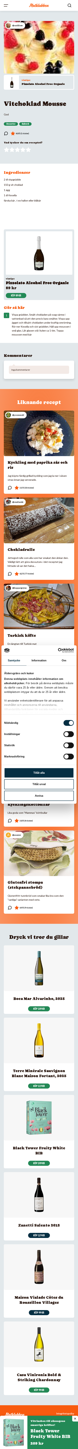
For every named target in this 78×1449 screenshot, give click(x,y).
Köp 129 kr (39, 1235)
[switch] (68, 734)
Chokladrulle (21, 549)
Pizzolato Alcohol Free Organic (43, 83)
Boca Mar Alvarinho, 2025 (39, 999)
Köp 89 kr (16, 295)
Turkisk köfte (22, 635)
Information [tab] (39, 660)
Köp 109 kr (39, 1008)
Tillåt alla (39, 772)
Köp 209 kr (39, 1163)
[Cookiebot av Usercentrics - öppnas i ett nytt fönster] (58, 650)
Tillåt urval (39, 784)
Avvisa (39, 795)
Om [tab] (64, 660)
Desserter (10, 124)
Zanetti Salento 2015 (39, 1225)
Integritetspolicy (65, 1413)
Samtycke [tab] (14, 660)
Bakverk (25, 124)
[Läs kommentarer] (6, 133)
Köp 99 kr (39, 1312)
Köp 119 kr (39, 1086)
